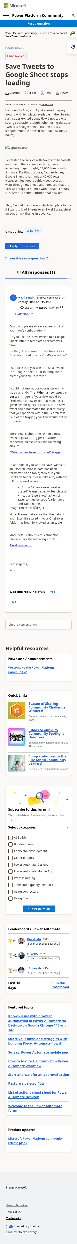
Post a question (39, 23)
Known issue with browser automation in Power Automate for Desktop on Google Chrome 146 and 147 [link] (37, 1023)
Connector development (30, 851)
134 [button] (46, 968)
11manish (34, 968)
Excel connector (21, 545)
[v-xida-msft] (13, 297)
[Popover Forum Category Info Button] (11, 820)
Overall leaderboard (60, 985)
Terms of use (14, 1212)
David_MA (34, 939)
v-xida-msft (26, 297)
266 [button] (47, 938)
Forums (43, 33)
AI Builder (21, 837)
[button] (73, 15)
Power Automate (59, 33)
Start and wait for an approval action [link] (38, 1074)
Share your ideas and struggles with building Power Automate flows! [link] (37, 1041)
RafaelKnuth (47, 104)
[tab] (36, 273)
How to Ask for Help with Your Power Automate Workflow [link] (38, 1063)
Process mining (24, 878)
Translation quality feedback (33, 885)
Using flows (33, 230)
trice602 (32, 953)
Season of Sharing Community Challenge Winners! (47, 707)
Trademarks (13, 1218)
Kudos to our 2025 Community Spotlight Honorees (46, 733)
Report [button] (64, 93)
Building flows (23, 844)
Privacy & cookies (17, 1205)
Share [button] (48, 93)
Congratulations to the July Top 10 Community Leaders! (47, 760)
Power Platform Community (37, 15)
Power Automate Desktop (31, 864)
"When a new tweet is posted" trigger (36, 452)
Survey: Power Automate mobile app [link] (38, 1052)
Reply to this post (22, 246)
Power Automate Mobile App (33, 871)
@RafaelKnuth (23, 314)
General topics (24, 858)
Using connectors (26, 891)
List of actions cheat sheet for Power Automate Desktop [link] (38, 1094)
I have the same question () (27, 258)
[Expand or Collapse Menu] (6, 15)
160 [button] (44, 953)
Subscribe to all (39, 909)
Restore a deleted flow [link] (26, 1083)
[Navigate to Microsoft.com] (15, 5)
